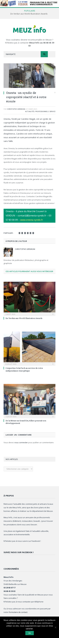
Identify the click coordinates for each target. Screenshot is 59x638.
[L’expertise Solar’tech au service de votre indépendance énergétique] (29, 348)
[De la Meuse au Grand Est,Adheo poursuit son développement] (29, 401)
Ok (29, 633)
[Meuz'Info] (29, 29)
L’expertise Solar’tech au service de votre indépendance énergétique (24, 369)
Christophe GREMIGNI (16, 109)
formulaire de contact (18, 612)
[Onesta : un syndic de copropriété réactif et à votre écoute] (29, 76)
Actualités (29, 111)
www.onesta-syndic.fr (31, 219)
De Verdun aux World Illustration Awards (29, 13)
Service (52, 111)
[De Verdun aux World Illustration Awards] (29, 298)
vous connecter (21, 442)
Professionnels (42, 111)
